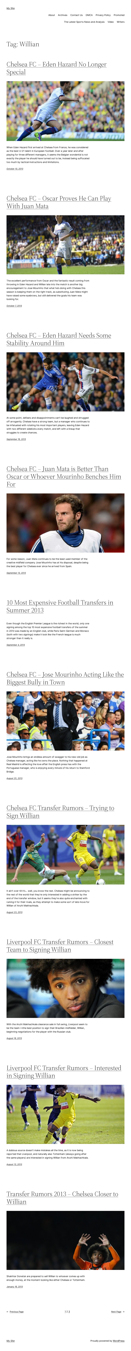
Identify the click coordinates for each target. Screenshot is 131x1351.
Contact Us (76, 15)
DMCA (89, 15)
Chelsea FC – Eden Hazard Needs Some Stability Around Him (59, 339)
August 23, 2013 (14, 912)
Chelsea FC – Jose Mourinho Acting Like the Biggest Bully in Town (65, 678)
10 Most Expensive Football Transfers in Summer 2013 (60, 606)
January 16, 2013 (15, 1286)
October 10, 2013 (15, 168)
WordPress (118, 1340)
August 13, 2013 (14, 1164)
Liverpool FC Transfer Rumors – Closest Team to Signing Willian (60, 945)
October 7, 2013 (14, 305)
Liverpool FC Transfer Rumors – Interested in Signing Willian (64, 1071)
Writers (120, 22)
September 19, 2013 (16, 439)
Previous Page (15, 1311)
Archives (62, 15)
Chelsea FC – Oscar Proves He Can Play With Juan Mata (59, 202)
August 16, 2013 (14, 1038)
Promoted (119, 15)
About (51, 15)
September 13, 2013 (16, 573)
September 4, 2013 (16, 645)
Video (111, 22)
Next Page (117, 1311)
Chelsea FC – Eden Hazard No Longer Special (57, 68)
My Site (11, 8)
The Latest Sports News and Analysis (84, 22)
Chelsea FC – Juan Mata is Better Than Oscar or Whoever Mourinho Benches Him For (64, 476)
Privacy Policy (103, 15)
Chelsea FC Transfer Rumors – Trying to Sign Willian (60, 811)
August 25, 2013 (14, 778)
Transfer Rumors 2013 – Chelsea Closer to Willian (62, 1197)
